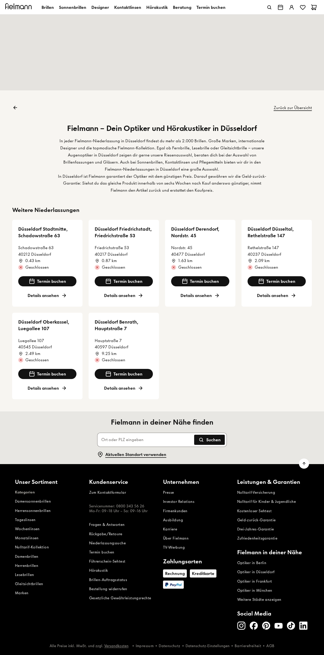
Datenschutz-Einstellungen (208, 646)
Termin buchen (211, 7)
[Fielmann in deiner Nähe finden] (280, 7)
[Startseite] (19, 7)
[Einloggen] (292, 7)
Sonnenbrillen (72, 7)
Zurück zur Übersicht (293, 107)
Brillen (48, 7)
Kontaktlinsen (127, 7)
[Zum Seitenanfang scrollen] (304, 464)
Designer (100, 7)
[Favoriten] (303, 7)
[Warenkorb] (314, 7)
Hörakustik (157, 7)
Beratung (182, 7)
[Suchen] (269, 7)
